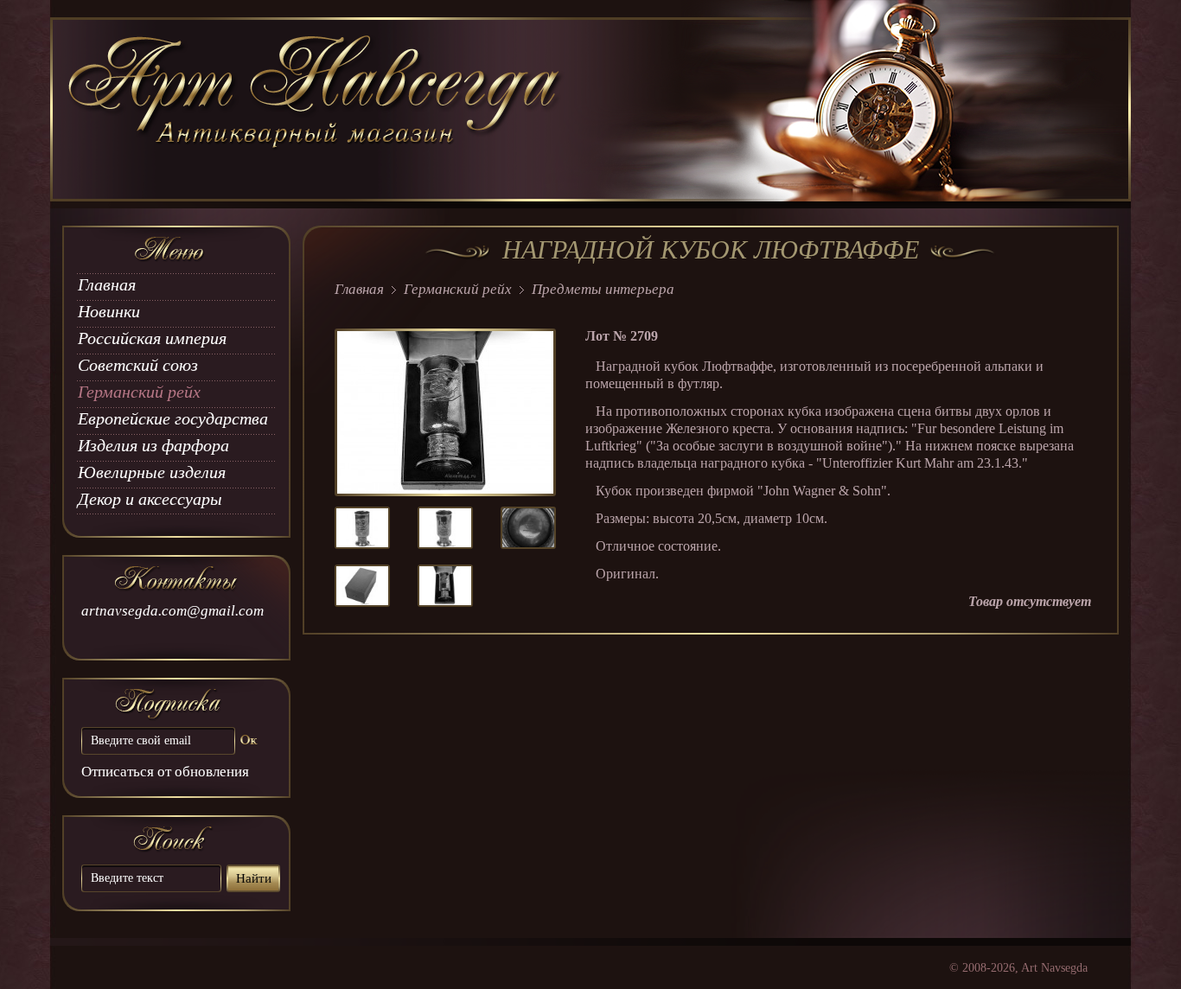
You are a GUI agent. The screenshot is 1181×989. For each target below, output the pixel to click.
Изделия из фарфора (153, 445)
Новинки (109, 311)
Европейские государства (173, 418)
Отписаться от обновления (165, 771)
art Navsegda (316, 110)
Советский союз (138, 364)
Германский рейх (139, 391)
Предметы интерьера (603, 289)
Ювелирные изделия (152, 472)
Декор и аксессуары (150, 498)
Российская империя (152, 338)
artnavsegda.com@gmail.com (172, 611)
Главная (107, 284)
